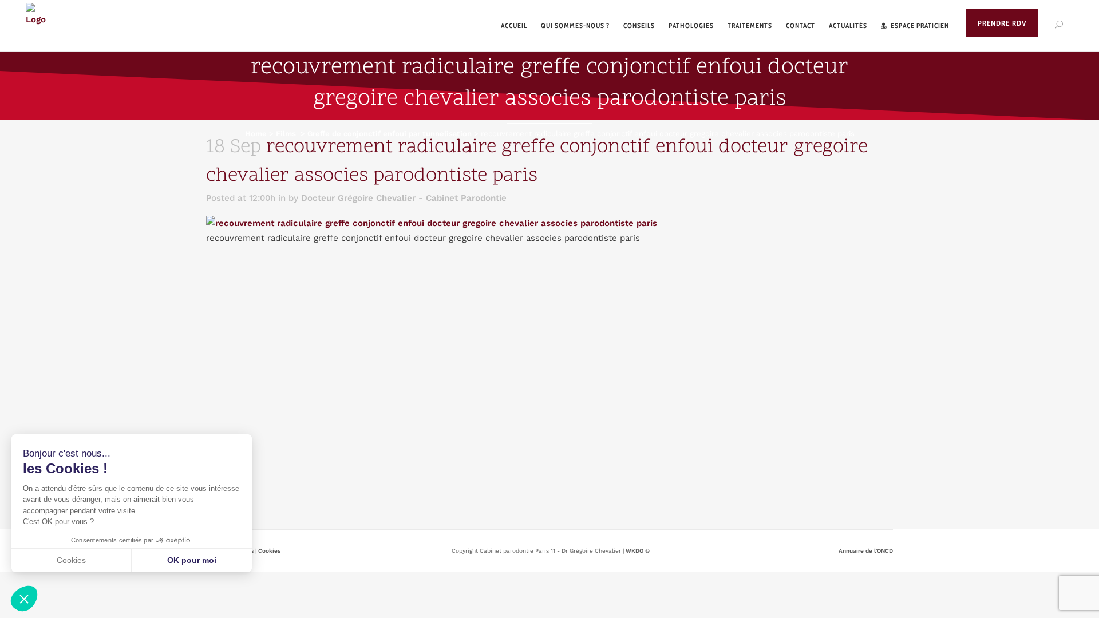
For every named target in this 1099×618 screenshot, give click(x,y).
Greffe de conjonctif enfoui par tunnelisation (389, 133)
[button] (24, 598)
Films (286, 133)
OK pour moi (191, 560)
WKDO (634, 551)
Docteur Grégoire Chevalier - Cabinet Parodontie (404, 198)
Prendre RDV (1002, 22)
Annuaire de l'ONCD (866, 551)
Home (256, 133)
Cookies (269, 551)
